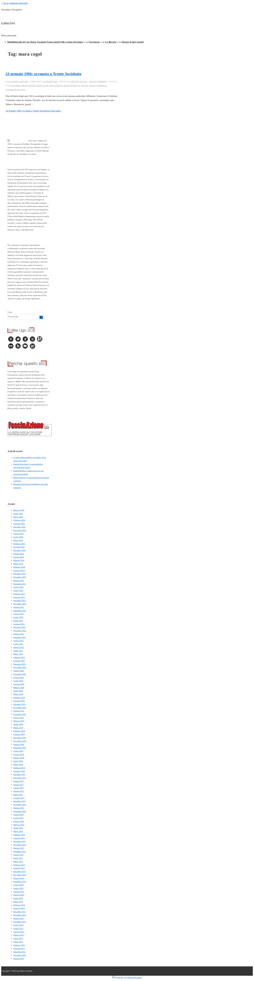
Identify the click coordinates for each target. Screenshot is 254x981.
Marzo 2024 (18, 564)
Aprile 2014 (18, 898)
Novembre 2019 (19, 707)
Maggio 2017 (18, 791)
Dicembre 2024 (19, 550)
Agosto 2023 (18, 587)
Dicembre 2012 (19, 952)
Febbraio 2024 (19, 567)
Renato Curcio (88, 86)
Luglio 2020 (18, 681)
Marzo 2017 (18, 795)
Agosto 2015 (18, 855)
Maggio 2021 (18, 647)
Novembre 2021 (19, 631)
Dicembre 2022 (19, 600)
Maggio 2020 (18, 687)
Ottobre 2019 (18, 711)
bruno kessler (28, 86)
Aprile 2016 (18, 828)
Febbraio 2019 (19, 731)
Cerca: (10, 312)
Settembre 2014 (19, 881)
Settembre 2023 (19, 584)
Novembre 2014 (19, 875)
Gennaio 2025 (19, 547)
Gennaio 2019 (19, 734)
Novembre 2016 (19, 805)
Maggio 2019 (18, 721)
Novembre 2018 (19, 741)
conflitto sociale (78, 82)
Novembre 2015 (19, 845)
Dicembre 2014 (19, 871)
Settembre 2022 (19, 611)
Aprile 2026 (18, 513)
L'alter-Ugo (8, 22)
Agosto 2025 (18, 533)
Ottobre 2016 (18, 808)
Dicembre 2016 (19, 801)
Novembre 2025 (19, 530)
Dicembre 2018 (19, 738)
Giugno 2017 (18, 788)
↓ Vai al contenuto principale (14, 3)
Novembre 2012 (19, 955)
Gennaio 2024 (19, 570)
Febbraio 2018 (19, 768)
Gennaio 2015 (19, 868)
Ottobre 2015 (18, 848)
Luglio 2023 (18, 590)
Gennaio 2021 (19, 661)
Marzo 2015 (18, 861)
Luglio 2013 (18, 928)
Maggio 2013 (18, 935)
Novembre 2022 (19, 604)
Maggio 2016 (18, 825)
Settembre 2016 (19, 811)
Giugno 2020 (18, 684)
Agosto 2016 (18, 815)
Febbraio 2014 (19, 905)
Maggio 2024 (18, 560)
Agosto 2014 (18, 885)
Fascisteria (94, 42)
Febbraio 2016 (19, 835)
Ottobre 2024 (18, 554)
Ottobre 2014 (18, 878)
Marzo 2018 (18, 764)
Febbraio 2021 (19, 657)
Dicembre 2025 (19, 527)
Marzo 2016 (18, 831)
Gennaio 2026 (19, 523)
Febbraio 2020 (19, 697)
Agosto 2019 (18, 718)
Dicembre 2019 (19, 704)
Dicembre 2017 (19, 774)
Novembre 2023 (19, 577)
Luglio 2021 (18, 644)
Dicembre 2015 (19, 841)
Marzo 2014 (18, 902)
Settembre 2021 (19, 637)
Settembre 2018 (19, 748)
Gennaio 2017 (19, 798)
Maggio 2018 (18, 758)
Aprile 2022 (18, 621)
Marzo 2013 (18, 942)
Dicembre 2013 (19, 912)
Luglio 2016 (18, 818)
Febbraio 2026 (19, 520)
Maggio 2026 (18, 510)
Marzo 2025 (18, 540)
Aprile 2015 (18, 858)
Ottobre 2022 (18, 607)
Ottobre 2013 (18, 918)
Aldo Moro (15, 86)
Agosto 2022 (18, 614)
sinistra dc (101, 86)
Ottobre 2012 (18, 958)
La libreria (110, 42)
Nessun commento (98, 82)
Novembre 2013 (19, 915)
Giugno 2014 (18, 892)
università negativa (15, 90)
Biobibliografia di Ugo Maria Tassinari (26, 42)
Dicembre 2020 (19, 664)
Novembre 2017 (19, 778)
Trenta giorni (52, 42)
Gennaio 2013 (19, 948)
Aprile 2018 (18, 761)
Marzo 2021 (18, 654)
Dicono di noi (128, 42)
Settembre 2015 (19, 851)
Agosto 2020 (18, 677)
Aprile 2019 (18, 724)
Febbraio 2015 (19, 865)
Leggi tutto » (34, 111)
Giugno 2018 (18, 754)
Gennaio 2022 (19, 624)
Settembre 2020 (19, 674)
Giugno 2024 (18, 557)
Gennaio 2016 (19, 838)
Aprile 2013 (18, 938)
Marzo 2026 (18, 517)
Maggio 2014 (18, 895)
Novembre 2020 (19, 667)
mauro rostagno (71, 86)
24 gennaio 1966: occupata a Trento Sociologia (43, 74)
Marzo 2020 (18, 694)
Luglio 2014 (18, 888)
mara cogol (43, 86)
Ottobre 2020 (18, 671)
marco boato (56, 86)
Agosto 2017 (18, 785)
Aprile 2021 (18, 651)
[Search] (41, 317)
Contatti (139, 42)
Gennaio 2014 (19, 908)
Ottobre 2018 (18, 744)
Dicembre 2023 (19, 574)
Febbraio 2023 (19, 594)
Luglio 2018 (18, 751)
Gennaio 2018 (19, 771)
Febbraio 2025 (19, 544)
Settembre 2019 (19, 714)
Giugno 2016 (18, 821)
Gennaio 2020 (19, 701)
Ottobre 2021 (18, 634)
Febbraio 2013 (19, 945)
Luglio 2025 (18, 537)
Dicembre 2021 (19, 627)
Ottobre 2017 (18, 781)
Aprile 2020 (18, 691)
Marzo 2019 (18, 728)
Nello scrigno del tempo (71, 42)
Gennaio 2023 (19, 597)
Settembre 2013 (19, 922)
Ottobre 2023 (18, 580)
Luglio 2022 (18, 617)
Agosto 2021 (18, 641)
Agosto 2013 (18, 925)
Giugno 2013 (18, 932)
